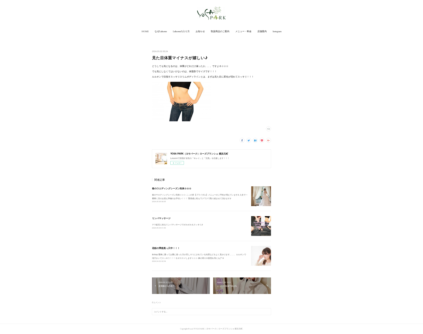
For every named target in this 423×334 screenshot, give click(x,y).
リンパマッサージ (161, 218)
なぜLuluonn (161, 31)
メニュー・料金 (243, 31)
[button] (145, 31)
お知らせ (200, 31)
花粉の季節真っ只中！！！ (166, 248)
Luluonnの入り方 (181, 31)
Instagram (277, 31)
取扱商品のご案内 (220, 31)
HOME (145, 31)
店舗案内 (262, 31)
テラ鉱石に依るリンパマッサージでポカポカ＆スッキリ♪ (177, 224)
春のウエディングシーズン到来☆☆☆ (171, 188)
